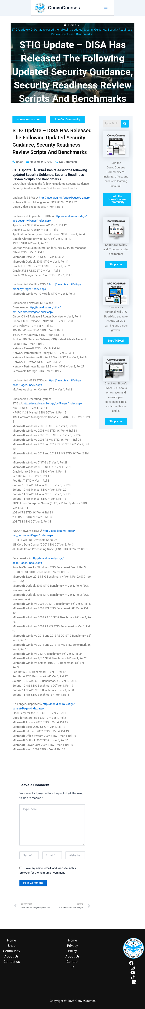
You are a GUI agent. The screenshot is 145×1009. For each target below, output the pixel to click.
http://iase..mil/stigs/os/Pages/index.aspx (52, 403)
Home (11, 940)
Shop (11, 946)
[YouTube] (132, 972)
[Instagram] (132, 968)
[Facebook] (131, 963)
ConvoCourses (64, 7)
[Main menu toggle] (106, 8)
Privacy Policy (72, 948)
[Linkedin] (134, 982)
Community (11, 951)
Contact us (11, 962)
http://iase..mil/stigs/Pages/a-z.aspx (64, 197)
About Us (11, 956)
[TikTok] (132, 977)
